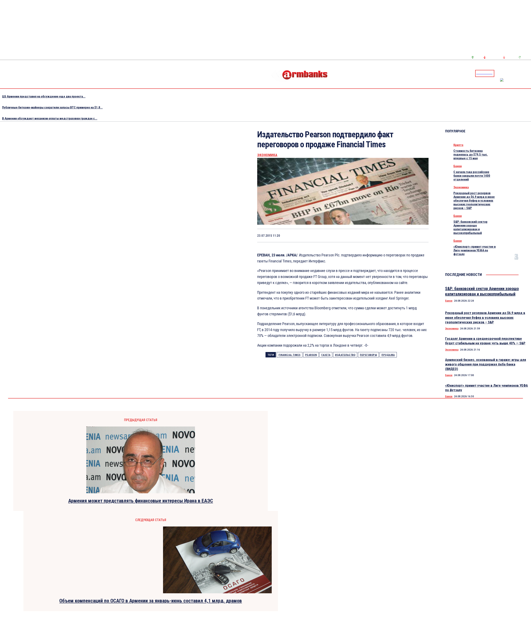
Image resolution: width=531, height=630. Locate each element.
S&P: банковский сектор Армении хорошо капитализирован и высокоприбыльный (470, 227)
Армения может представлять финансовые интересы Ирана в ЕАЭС (140, 501)
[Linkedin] (528, 73)
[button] (498, 73)
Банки (457, 166)
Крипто (458, 145)
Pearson (311, 354)
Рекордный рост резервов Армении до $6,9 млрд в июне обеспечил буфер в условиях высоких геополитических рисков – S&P (474, 200)
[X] (347, 235)
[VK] (391, 235)
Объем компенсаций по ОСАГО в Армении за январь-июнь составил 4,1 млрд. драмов (150, 601)
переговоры (368, 354)
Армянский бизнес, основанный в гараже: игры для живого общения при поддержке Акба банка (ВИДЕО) (485, 364)
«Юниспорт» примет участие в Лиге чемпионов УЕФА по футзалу (474, 250)
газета (325, 354)
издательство (345, 354)
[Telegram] (518, 73)
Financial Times (290, 354)
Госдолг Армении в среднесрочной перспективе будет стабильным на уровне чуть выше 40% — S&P (485, 340)
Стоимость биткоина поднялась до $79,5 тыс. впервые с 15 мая (470, 154)
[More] (421, 235)
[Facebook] (513, 73)
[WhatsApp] (362, 235)
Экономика (267, 155)
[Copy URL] (406, 235)
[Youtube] (523, 73)
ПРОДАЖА (388, 354)
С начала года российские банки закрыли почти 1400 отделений (471, 175)
